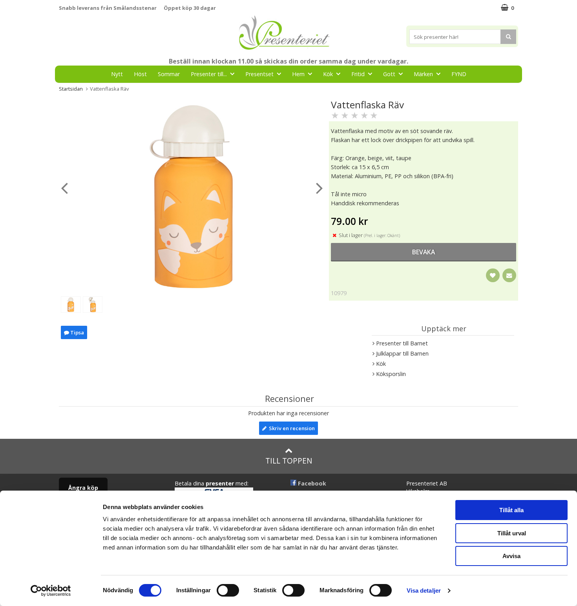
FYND (458, 74)
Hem (298, 74)
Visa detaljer (424, 590)
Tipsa (76, 332)
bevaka (423, 252)
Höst (140, 74)
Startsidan (71, 88)
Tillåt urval (511, 533)
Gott (389, 74)
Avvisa (511, 556)
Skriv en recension (291, 428)
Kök (328, 74)
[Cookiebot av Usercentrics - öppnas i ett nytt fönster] (50, 591)
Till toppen (288, 460)
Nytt (117, 74)
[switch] (228, 590)
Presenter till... (209, 74)
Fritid (358, 74)
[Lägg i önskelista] (493, 275)
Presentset (259, 74)
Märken (423, 74)
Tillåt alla (511, 510)
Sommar (169, 74)
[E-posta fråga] (509, 275)
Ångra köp (83, 487)
